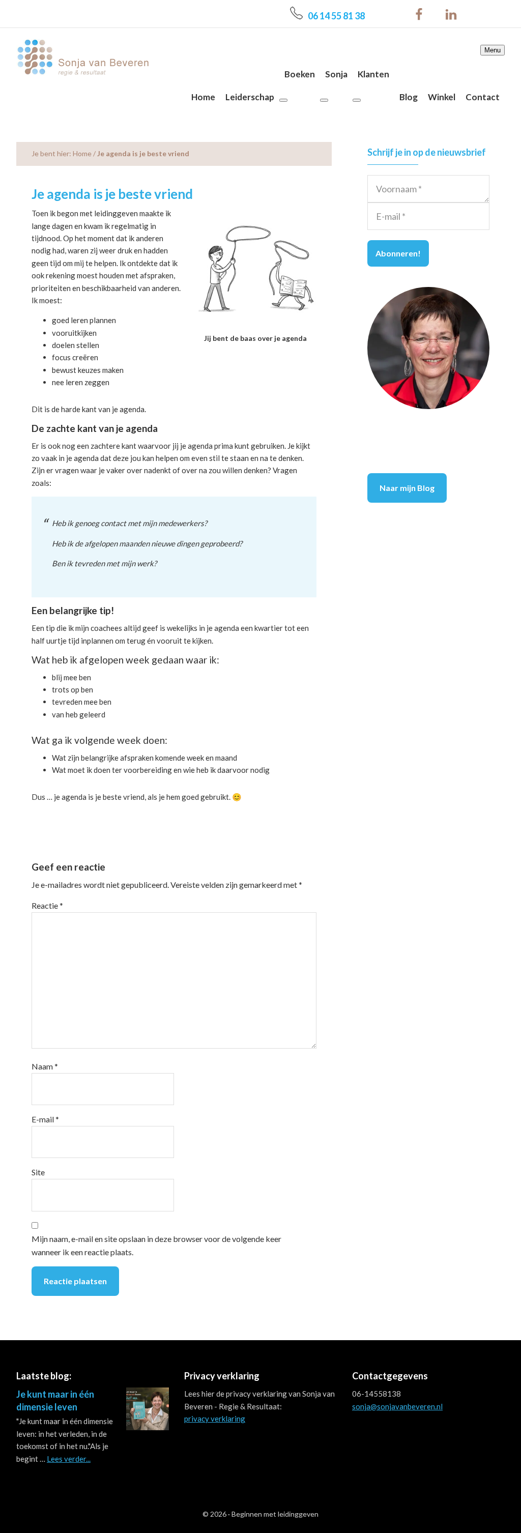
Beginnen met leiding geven (82, 57)
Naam (45, 1066)
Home (82, 153)
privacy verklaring (214, 1418)
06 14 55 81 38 (336, 15)
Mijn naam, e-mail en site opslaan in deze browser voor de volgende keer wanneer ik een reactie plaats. (156, 1245)
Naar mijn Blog (407, 488)
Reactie (47, 905)
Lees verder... (69, 1458)
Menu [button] (492, 50)
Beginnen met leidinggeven (275, 1514)
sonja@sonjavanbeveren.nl (397, 1406)
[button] (283, 100)
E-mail (45, 1119)
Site (38, 1172)
